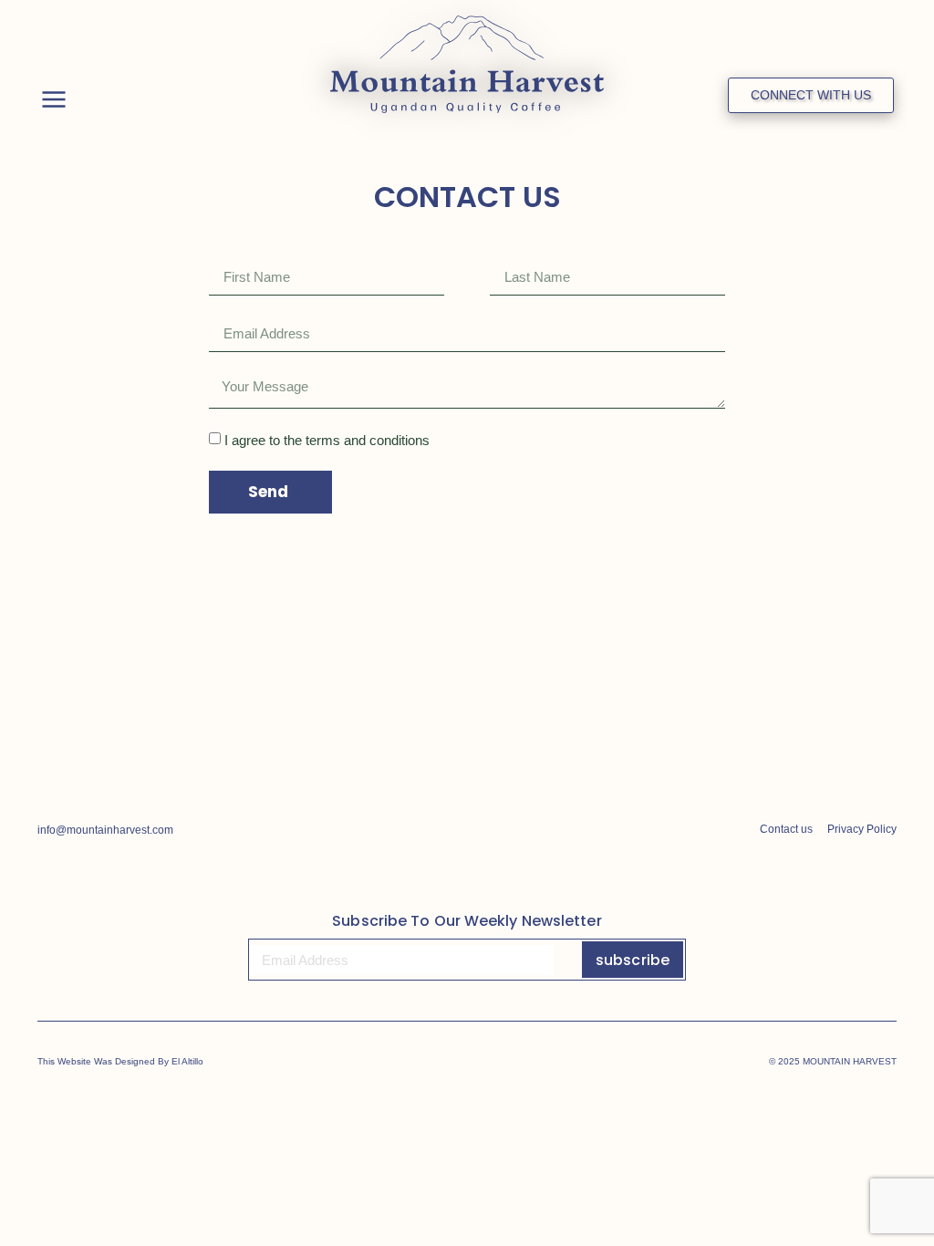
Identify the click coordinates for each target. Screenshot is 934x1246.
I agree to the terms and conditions (327, 440)
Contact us (786, 829)
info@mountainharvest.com (105, 830)
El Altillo (187, 1061)
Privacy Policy (862, 829)
